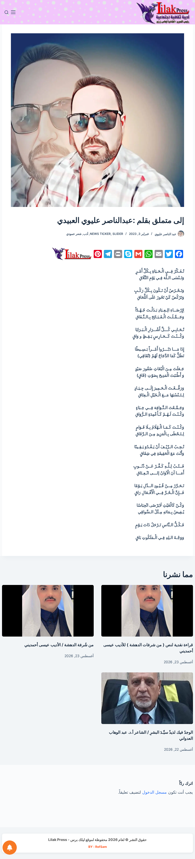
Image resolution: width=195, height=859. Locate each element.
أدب (85, 234)
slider (117, 234)
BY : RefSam (97, 847)
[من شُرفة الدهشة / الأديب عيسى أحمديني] (48, 611)
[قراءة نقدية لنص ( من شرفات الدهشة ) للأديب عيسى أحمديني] (147, 611)
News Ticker (100, 234)
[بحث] (6, 12)
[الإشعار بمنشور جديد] (10, 847)
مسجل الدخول (154, 792)
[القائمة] (13, 12)
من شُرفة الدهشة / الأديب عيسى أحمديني (59, 644)
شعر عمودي (74, 234)
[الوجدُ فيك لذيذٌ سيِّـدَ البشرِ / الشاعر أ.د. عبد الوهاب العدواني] (147, 698)
